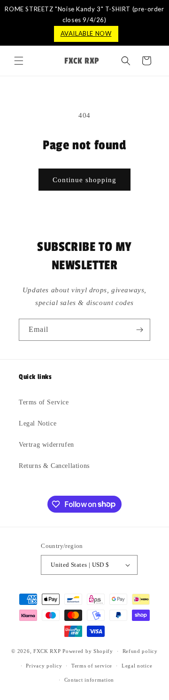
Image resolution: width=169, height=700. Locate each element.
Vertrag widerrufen (46, 444)
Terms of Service (44, 402)
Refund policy (140, 651)
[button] (18, 60)
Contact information (89, 680)
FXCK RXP (47, 651)
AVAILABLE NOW (86, 33)
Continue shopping (84, 180)
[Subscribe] (139, 330)
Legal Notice (37, 423)
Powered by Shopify (87, 651)
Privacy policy (44, 665)
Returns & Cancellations (54, 465)
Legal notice (137, 665)
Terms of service (91, 665)
